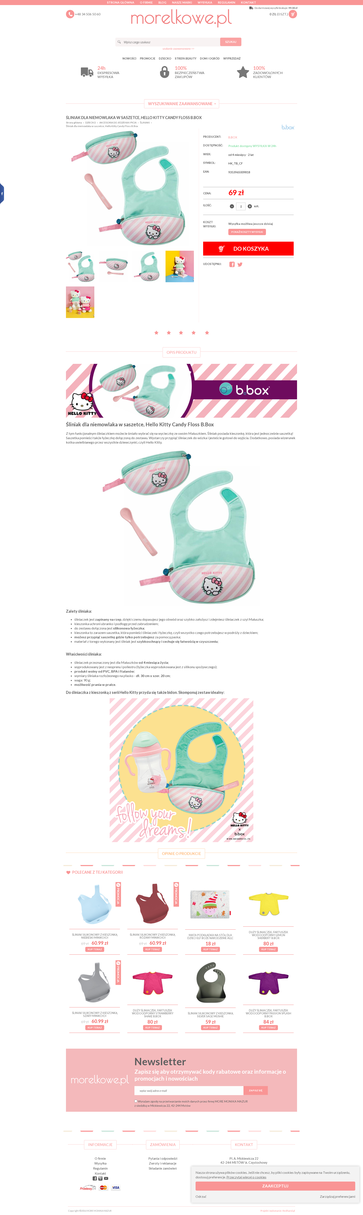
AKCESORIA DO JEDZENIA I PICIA (118, 122)
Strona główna (120, 2)
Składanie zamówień (163, 1168)
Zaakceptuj (275, 1185)
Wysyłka (205, 2)
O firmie (146, 2)
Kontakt (248, 2)
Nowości (129, 58)
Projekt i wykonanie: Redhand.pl (277, 1210)
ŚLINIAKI (145, 122)
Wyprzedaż (232, 58)
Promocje (147, 58)
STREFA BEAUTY (185, 58)
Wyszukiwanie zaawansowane (180, 103)
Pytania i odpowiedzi (162, 1158)
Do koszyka (251, 248)
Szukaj (230, 42)
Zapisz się (255, 1090)
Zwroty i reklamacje (162, 1163)
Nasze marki (182, 2)
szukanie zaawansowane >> (178, 48)
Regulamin (226, 2)
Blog (162, 2)
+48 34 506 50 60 (87, 14)
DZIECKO (165, 58)
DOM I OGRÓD (210, 58)
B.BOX (232, 137)
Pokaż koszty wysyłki (247, 231)
